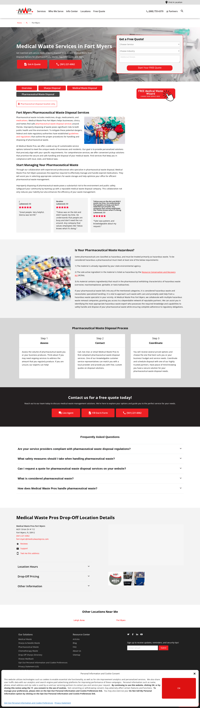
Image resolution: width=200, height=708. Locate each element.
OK (178, 688)
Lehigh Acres (79, 620)
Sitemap (76, 655)
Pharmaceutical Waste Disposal (38, 94)
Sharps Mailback (25, 658)
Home (19, 23)
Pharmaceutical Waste (28, 647)
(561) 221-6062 (23, 535)
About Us (77, 651)
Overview (27, 88)
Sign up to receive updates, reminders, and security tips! (153, 642)
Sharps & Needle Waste (29, 643)
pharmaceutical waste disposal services (54, 123)
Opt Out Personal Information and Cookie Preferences (28, 703)
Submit (163, 648)
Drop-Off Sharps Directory (30, 655)
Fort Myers (120, 620)
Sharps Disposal (52, 88)
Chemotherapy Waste (28, 651)
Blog (75, 643)
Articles (76, 639)
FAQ (74, 647)
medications (21, 120)
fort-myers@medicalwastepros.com (32, 539)
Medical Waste (25, 639)
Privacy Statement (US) (28, 666)
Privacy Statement (63, 703)
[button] (194, 673)
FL (27, 23)
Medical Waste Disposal (85, 88)
